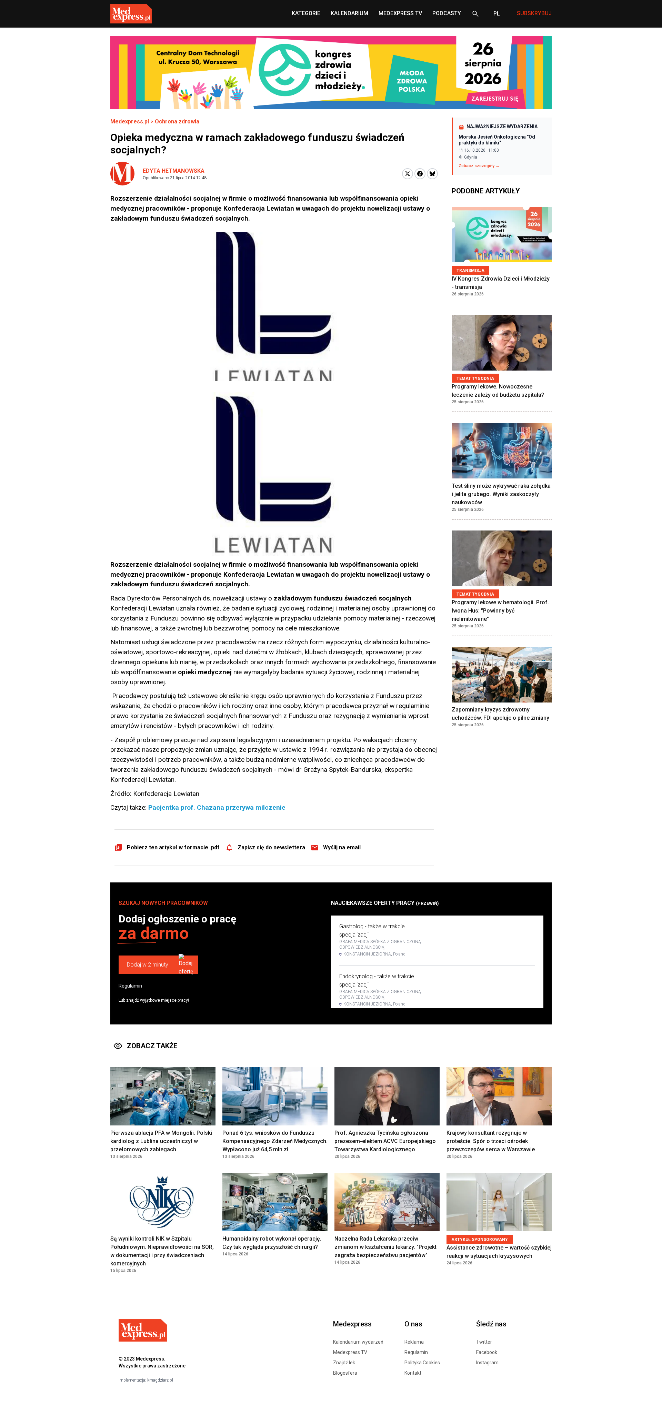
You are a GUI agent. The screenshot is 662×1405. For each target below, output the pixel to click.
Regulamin (130, 986)
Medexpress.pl (129, 121)
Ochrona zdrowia (177, 121)
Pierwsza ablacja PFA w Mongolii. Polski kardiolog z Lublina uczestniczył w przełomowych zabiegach (161, 1141)
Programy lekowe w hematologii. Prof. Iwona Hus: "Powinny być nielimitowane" (500, 610)
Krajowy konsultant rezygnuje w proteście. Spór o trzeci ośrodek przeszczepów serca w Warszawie (491, 1141)
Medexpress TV (350, 1352)
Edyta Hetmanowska (173, 171)
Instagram (487, 1362)
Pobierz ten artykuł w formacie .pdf (173, 847)
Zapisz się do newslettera (271, 847)
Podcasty (446, 13)
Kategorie (306, 13)
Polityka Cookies (422, 1362)
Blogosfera (345, 1373)
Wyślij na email (342, 847)
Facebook (486, 1352)
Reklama (414, 1342)
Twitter (484, 1342)
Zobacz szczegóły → (479, 165)
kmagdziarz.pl (160, 1380)
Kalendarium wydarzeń (358, 1342)
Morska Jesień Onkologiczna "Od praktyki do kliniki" (497, 140)
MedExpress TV (400, 13)
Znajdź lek (344, 1362)
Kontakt (412, 1373)
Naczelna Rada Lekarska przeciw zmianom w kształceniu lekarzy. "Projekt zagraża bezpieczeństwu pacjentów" (385, 1247)
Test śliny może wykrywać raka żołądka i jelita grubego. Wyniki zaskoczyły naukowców (501, 494)
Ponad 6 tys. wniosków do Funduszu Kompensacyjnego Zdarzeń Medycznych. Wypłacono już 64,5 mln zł (275, 1141)
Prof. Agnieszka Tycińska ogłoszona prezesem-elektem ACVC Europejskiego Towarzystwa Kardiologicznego (385, 1141)
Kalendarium (349, 13)
